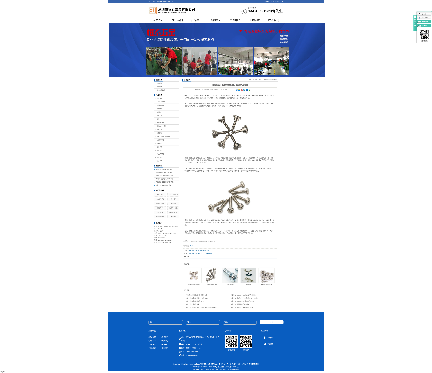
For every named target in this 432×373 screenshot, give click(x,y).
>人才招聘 (152, 344)
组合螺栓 (236, 369)
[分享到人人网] (247, 90)
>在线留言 (152, 348)
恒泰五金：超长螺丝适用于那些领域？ (197, 298)
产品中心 (196, 20)
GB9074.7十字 (230, 285)
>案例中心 (164, 341)
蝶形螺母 (160, 212)
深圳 (216, 369)
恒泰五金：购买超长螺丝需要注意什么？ (243, 307)
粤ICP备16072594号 (200, 367)
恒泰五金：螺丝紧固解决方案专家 (199, 250)
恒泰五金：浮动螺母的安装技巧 (240, 304)
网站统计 (2, 372)
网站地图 (273, 1)
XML (282, 1)
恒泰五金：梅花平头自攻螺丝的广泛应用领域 (244, 298)
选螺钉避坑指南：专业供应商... (165, 176)
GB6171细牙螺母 (266, 285)
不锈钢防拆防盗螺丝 (194, 285)
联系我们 (273, 20)
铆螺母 (159, 112)
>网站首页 (152, 337)
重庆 (213, 369)
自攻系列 (159, 157)
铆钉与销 (159, 116)
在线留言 (425, 21)
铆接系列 (159, 150)
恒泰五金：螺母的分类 (192, 304)
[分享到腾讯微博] (244, 90)
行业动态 (159, 87)
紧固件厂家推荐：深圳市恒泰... (165, 179)
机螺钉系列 (160, 140)
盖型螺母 (173, 217)
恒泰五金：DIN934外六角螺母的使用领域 (243, 295)
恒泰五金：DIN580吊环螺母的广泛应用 (242, 301)
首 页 (259, 80)
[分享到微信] (250, 90)
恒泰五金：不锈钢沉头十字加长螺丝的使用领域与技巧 (202, 307)
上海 (206, 369)
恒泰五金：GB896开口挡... (164, 185)
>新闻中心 (164, 344)
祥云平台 (220, 367)
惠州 (231, 369)
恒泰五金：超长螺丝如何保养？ (195, 301)
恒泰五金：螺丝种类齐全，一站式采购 (200, 253)
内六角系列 (160, 154)
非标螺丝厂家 (173, 212)
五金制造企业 (206, 95)
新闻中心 (215, 20)
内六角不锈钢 (160, 199)
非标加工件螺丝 (161, 126)
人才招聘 (254, 20)
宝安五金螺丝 (160, 217)
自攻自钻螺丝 (161, 102)
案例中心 (235, 20)
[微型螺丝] (248, 275)
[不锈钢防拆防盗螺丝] (194, 275)
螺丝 (191, 246)
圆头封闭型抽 (160, 203)
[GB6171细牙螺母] (266, 275)
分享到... (425, 25)
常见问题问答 (161, 90)
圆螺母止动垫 (173, 208)
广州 (220, 369)
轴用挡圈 (173, 203)
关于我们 (177, 20)
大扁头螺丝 (160, 195)
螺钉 (158, 119)
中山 (202, 369)
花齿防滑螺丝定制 (211, 285)
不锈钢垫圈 (160, 123)
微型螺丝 (248, 285)
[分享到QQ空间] (239, 90)
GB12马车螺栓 (173, 195)
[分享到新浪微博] (242, 90)
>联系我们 (164, 348)
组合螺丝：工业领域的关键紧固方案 (196, 295)
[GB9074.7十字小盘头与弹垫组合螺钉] (230, 275)
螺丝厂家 (159, 130)
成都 (227, 369)
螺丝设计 (206, 231)
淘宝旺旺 (425, 17)
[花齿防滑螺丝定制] (212, 275)
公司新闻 (159, 83)
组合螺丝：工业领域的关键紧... (165, 182)
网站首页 (158, 20)
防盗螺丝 (160, 208)
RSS (278, 1)
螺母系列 (159, 143)
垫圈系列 (159, 133)
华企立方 (236, 367)
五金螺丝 (159, 109)
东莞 (224, 369)
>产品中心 (152, 341)
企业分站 (266, 1)
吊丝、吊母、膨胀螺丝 (163, 136)
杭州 (209, 369)
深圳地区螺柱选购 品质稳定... (164, 172)
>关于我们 (164, 337)
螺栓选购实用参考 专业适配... (164, 169)
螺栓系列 (159, 147)
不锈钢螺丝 (160, 105)
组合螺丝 (159, 98)
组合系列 (159, 161)
